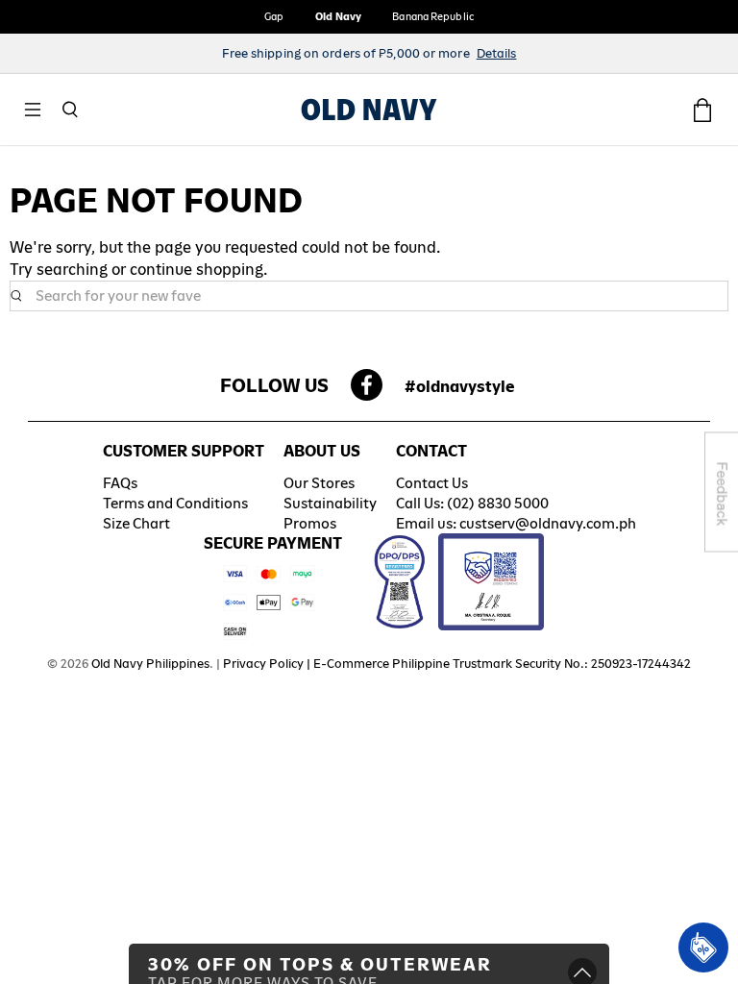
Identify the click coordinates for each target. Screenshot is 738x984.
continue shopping (196, 269)
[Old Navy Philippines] (369, 109)
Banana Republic (433, 16)
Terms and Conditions (175, 503)
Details (497, 53)
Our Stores (319, 483)
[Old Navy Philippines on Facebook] (366, 390)
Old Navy (338, 16)
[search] (369, 296)
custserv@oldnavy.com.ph (547, 523)
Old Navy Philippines (150, 663)
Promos (309, 523)
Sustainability (330, 503)
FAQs (120, 483)
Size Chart (136, 523)
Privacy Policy (263, 663)
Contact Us (432, 483)
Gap (273, 16)
